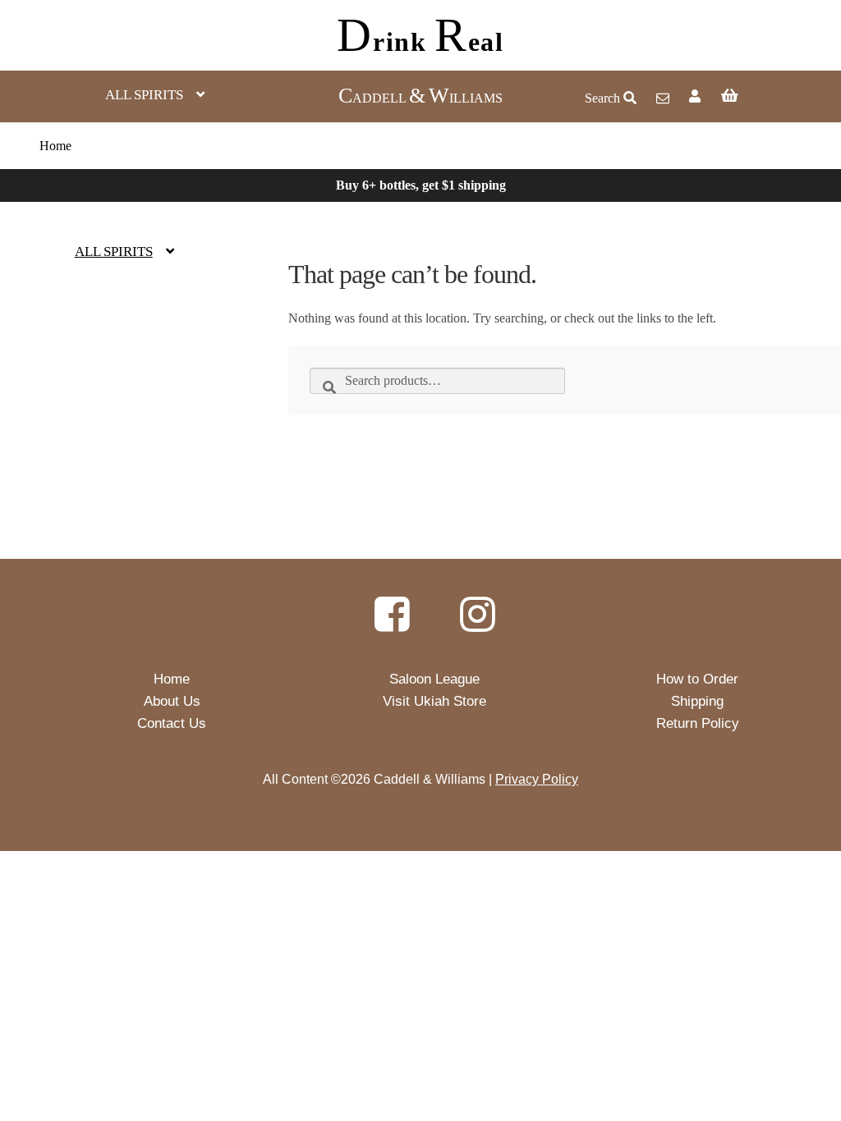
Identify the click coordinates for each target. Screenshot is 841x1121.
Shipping (697, 701)
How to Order (697, 679)
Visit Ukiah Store (434, 701)
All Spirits (144, 95)
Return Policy (697, 723)
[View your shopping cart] (764, 96)
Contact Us (171, 723)
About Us (172, 701)
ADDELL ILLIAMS (420, 98)
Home (55, 146)
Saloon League (434, 679)
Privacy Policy (536, 779)
